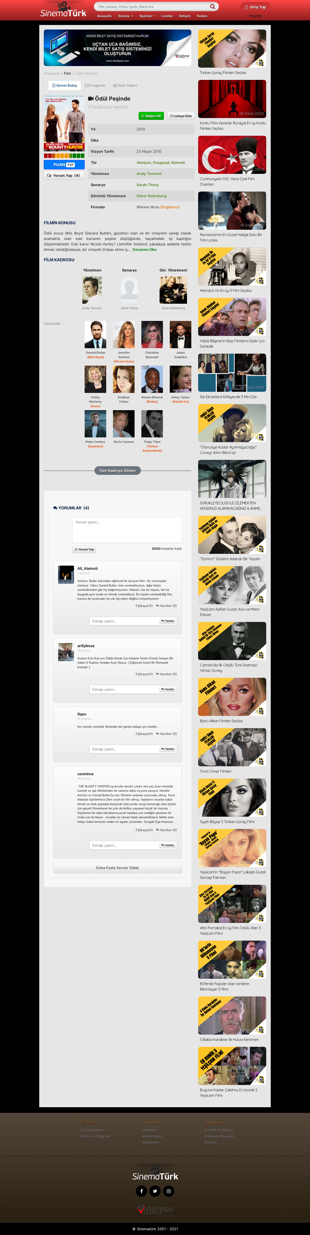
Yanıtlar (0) (168, 606)
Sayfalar (146, 16)
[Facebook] (141, 1191)
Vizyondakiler (92, 1130)
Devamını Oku (145, 249)
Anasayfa (104, 16)
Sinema (124, 16)
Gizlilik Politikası (219, 1130)
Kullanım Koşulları (219, 1136)
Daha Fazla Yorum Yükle (117, 867)
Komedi (178, 162)
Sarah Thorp (148, 184)
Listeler (167, 16)
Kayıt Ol (256, 16)
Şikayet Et (145, 606)
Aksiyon (144, 162)
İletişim (184, 16)
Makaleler (151, 1142)
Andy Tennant (149, 173)
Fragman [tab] (97, 85)
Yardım (202, 16)
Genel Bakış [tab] (66, 85)
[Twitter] (155, 1191)
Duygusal (161, 162)
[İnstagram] (168, 1191)
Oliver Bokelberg (152, 196)
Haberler (150, 1130)
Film (67, 73)
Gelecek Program (95, 1136)
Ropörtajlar (152, 1136)
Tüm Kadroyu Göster (117, 470)
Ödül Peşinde (86, 73)
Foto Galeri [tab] (127, 85)
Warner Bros (158, 207)
